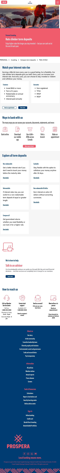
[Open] (57, 2)
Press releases (30, 378)
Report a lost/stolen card (30, 396)
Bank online (5, 134)
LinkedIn (32, 453)
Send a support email (22, 314)
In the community (30, 338)
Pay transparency (30, 355)
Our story (30, 335)
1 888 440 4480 (6, 310)
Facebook (24, 453)
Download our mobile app (17, 136)
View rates (22, 107)
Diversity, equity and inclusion (30, 345)
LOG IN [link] (4, 2)
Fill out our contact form (38, 307)
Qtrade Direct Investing (30, 422)
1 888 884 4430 (22, 310)
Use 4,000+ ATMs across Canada (30, 136)
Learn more (10, 276)
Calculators (30, 393)
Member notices (30, 371)
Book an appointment (9, 107)
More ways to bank (29, 146)
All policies (30, 367)
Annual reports (30, 374)
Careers (30, 381)
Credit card (30, 418)
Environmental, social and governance (30, 349)
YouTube (35, 453)
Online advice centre (30, 403)
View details (6, 177)
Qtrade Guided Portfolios (30, 425)
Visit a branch (42, 135)
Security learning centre (30, 400)
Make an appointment (55, 135)
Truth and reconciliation (30, 352)
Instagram (28, 453)
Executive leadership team (30, 342)
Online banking (30, 415)
